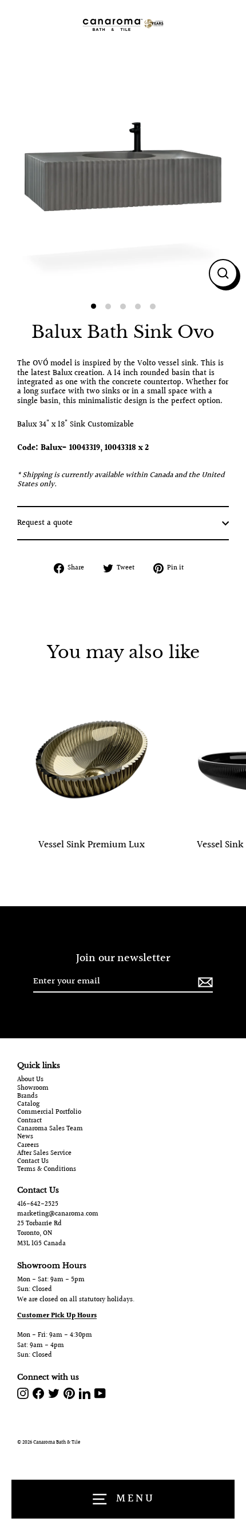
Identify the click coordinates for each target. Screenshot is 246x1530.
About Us (30, 1080)
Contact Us (33, 1162)
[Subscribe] (204, 982)
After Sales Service (44, 1154)
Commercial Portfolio (49, 1113)
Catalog (28, 1105)
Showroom (33, 1089)
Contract (29, 1121)
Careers (28, 1146)
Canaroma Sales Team (50, 1129)
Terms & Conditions (46, 1170)
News (25, 1137)
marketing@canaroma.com (57, 1214)
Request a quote (45, 523)
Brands (27, 1097)
